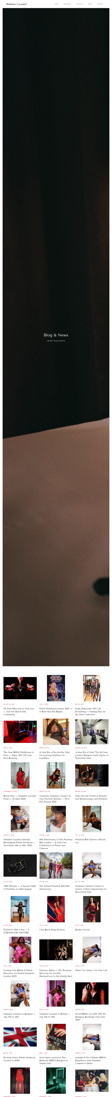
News (90, 4)
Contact (100, 4)
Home (57, 4)
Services (80, 4)
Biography (67, 4)
